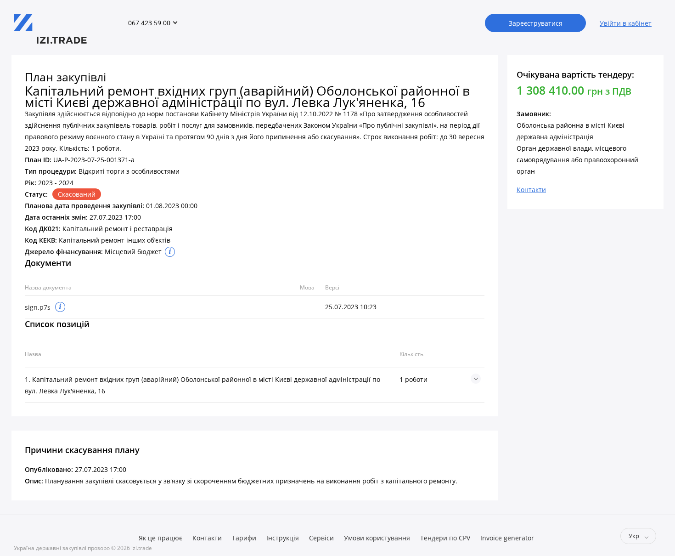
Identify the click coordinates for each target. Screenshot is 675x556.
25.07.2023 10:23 (351, 306)
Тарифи (244, 537)
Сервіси (321, 537)
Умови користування (377, 537)
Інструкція (282, 537)
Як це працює (160, 537)
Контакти (207, 537)
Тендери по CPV (445, 537)
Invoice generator (507, 537)
